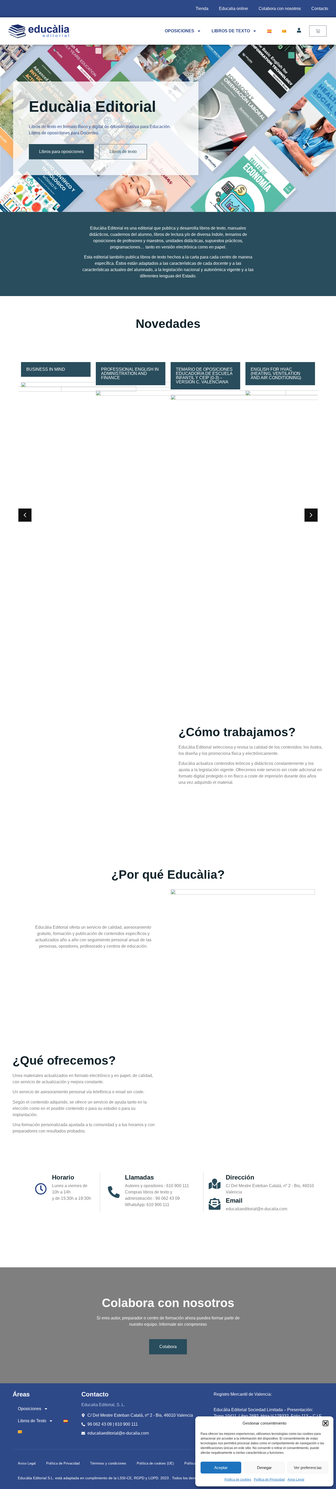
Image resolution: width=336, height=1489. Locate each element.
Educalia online (233, 8)
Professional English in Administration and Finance (55, 373)
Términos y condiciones (108, 1463)
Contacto (319, 8)
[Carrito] (318, 31)
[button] (325, 1423)
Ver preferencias (308, 1467)
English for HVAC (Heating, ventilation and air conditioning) (201, 373)
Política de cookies (237, 1479)
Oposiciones (179, 31)
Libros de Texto (231, 31)
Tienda (202, 8)
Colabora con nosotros (280, 8)
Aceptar (221, 1467)
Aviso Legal (295, 1479)
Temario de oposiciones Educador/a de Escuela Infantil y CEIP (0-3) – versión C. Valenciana (129, 375)
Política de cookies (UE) (155, 1463)
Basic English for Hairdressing (272, 371)
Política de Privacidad (269, 1479)
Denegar (264, 1467)
